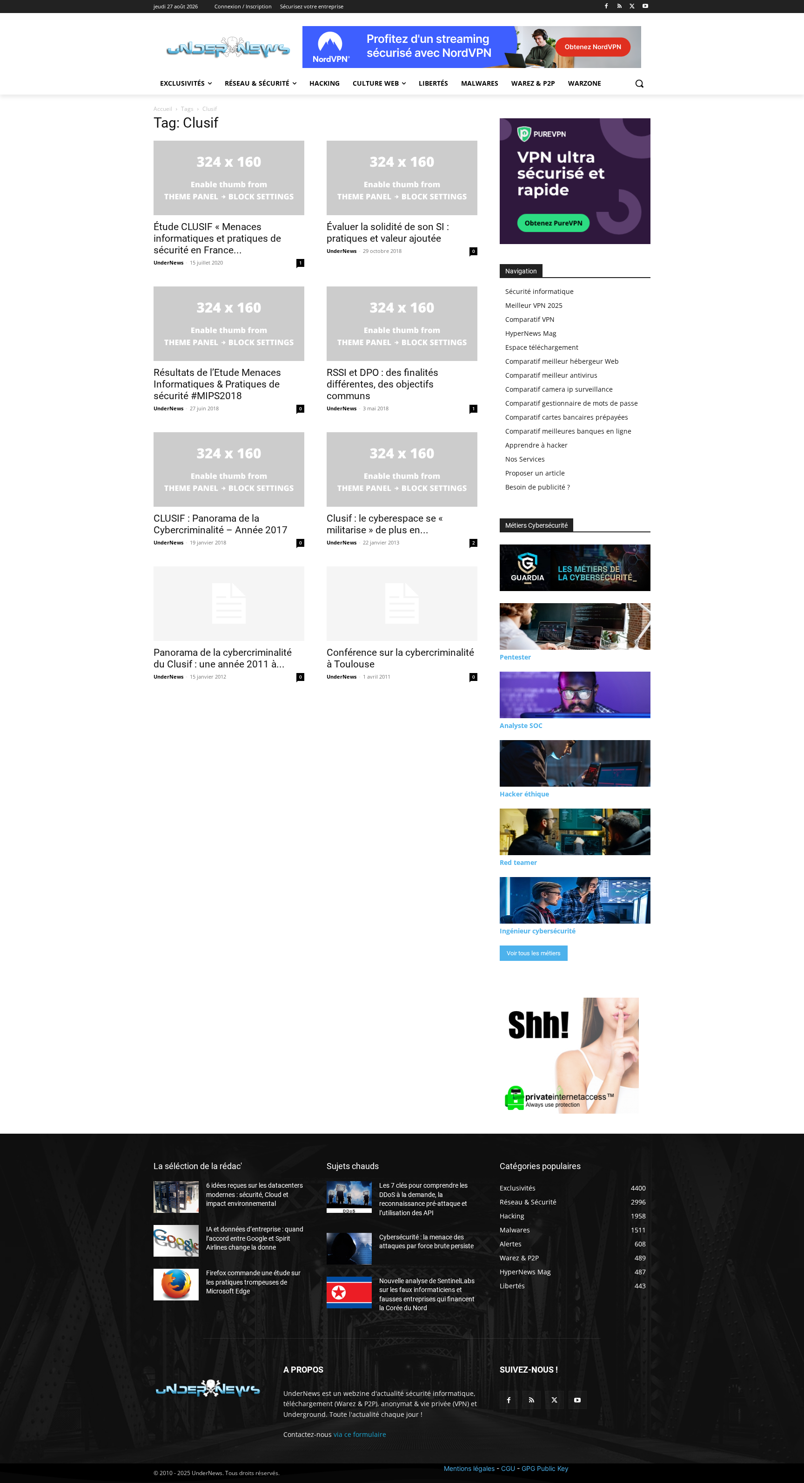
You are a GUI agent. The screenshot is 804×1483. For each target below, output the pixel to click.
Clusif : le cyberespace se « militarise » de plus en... (385, 524)
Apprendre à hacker (536, 445)
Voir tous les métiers (534, 953)
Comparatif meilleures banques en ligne (568, 431)
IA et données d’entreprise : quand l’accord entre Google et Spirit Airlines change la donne (254, 1238)
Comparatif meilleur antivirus (551, 375)
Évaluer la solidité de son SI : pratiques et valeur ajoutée (388, 232)
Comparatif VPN (530, 319)
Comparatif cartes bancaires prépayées (566, 417)
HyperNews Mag (530, 333)
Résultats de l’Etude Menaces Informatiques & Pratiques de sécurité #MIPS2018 (217, 384)
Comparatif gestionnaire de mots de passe (571, 403)
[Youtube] (645, 6)
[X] (632, 6)
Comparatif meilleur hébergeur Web (562, 361)
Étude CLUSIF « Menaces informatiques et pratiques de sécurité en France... (217, 238)
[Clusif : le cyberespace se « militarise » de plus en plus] (402, 469)
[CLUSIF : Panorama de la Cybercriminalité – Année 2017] (229, 469)
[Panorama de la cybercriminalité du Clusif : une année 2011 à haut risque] (229, 603)
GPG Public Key (545, 1468)
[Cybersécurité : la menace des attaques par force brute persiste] (349, 1249)
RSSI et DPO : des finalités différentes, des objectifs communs (382, 384)
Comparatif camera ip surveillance (559, 389)
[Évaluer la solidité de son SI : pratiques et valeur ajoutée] (402, 178)
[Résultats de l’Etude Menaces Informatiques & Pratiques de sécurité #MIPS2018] (229, 323)
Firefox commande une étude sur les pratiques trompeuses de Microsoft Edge (253, 1282)
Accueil (163, 109)
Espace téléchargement (541, 347)
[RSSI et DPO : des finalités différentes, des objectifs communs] (402, 323)
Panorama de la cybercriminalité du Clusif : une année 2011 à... (223, 658)
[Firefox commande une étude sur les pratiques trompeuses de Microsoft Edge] (176, 1284)
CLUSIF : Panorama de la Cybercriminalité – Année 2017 (221, 524)
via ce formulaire (360, 1434)
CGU (508, 1468)
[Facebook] (606, 6)
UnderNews (168, 262)
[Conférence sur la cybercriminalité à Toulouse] (402, 603)
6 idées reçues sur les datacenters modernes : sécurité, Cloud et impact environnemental (254, 1194)
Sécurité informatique (539, 291)
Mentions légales (469, 1468)
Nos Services (525, 459)
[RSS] (619, 6)
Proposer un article (535, 473)
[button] (639, 83)
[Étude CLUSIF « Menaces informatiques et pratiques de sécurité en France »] (229, 178)
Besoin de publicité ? (537, 487)
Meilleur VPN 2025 (534, 305)
